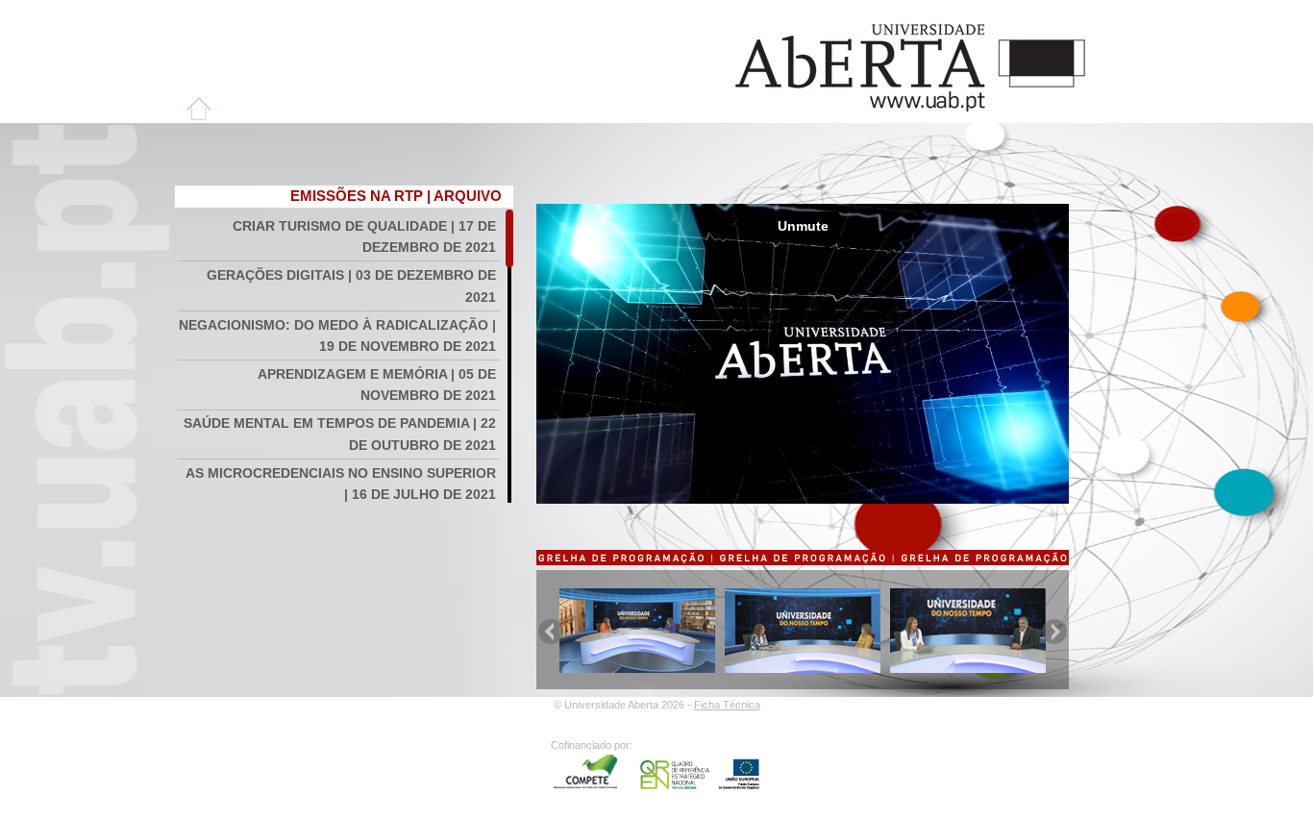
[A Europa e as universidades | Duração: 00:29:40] (637, 668)
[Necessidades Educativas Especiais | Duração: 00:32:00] (802, 668)
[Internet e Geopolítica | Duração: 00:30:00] (968, 668)
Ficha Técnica (727, 704)
